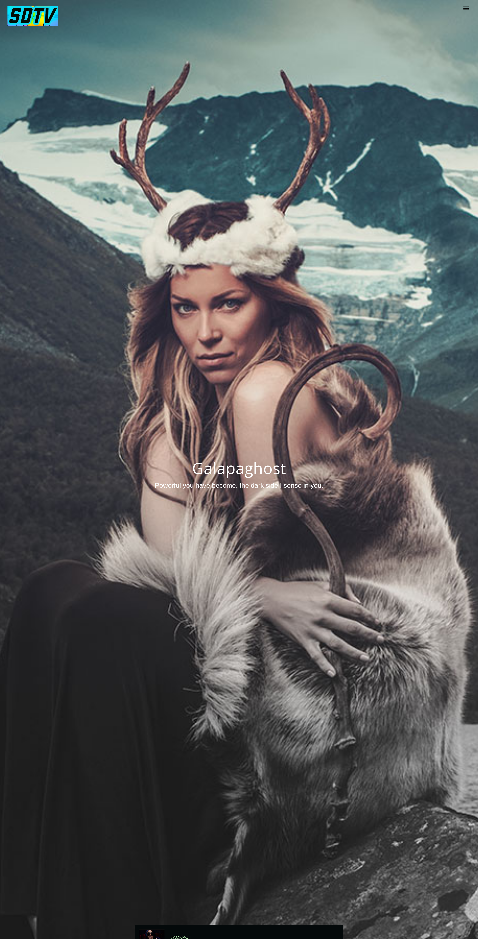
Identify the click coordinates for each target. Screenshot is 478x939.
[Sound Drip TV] (32, 16)
